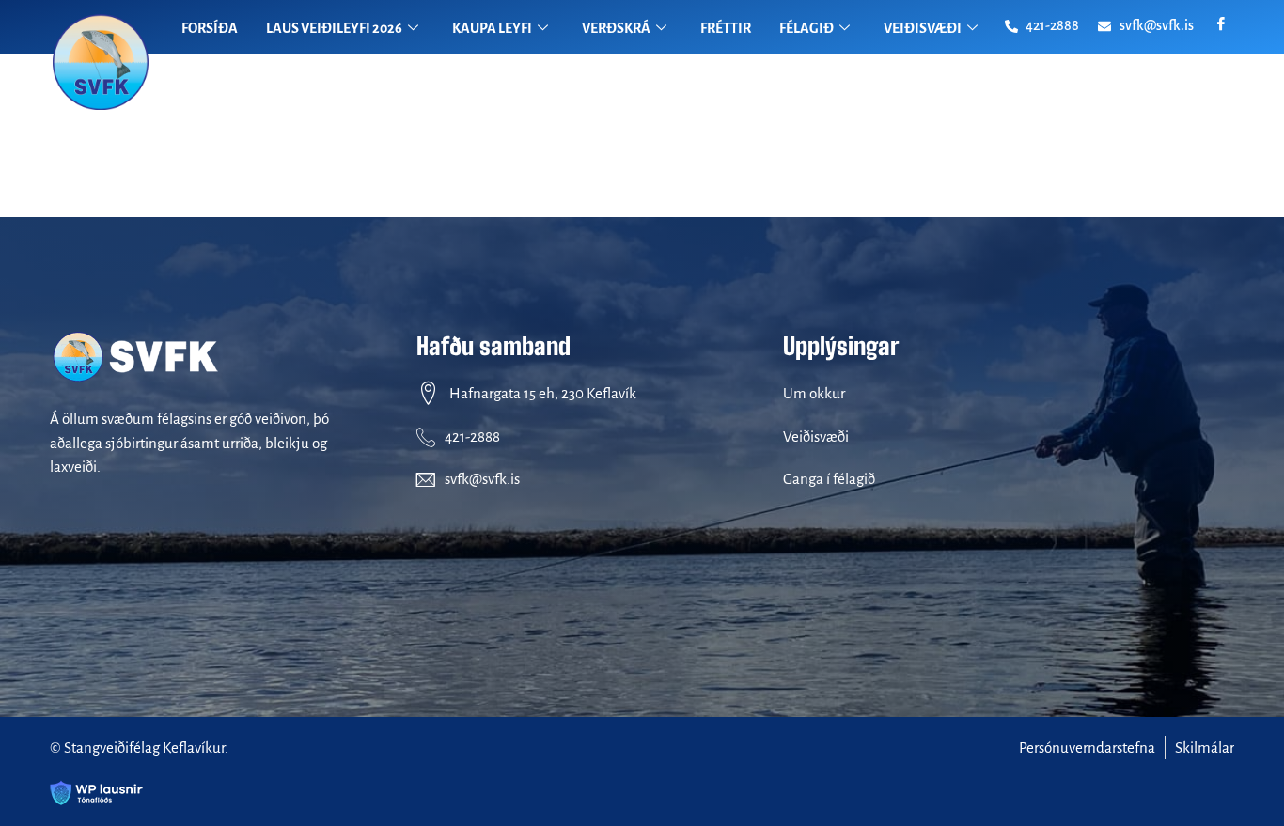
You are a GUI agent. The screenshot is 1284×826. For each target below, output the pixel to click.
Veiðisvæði (816, 436)
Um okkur (814, 393)
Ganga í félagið (829, 479)
